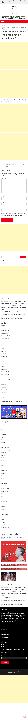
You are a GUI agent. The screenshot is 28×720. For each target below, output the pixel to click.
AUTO (2, 424)
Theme (3, 517)
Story (2, 512)
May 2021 (3, 384)
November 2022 (5, 359)
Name (3, 196)
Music (2, 496)
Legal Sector (4, 491)
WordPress (16, 672)
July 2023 (3, 346)
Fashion (3, 455)
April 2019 (3, 397)
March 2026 (4, 325)
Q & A (2, 504)
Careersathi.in (5, 632)
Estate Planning (5, 450)
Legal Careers (5, 488)
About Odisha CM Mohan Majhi (9, 312)
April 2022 (3, 366)
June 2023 (4, 348)
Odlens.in (3, 627)
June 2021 (3, 382)
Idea (2, 476)
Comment (4, 178)
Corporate (4, 434)
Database (4, 440)
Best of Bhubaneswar (7, 427)
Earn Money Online (6, 445)
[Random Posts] (22, 21)
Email (3, 202)
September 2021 (5, 379)
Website (3, 208)
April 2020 (3, 387)
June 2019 (3, 395)
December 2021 (5, 374)
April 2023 (3, 354)
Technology (4, 514)
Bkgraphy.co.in (5, 634)
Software (3, 509)
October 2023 (5, 338)
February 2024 (5, 330)
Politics (3, 499)
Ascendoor (21, 671)
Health (3, 473)
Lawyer (3, 486)
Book (2, 429)
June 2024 (4, 328)
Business (3, 432)
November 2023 (5, 336)
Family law (4, 452)
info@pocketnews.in (8, 652)
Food (2, 463)
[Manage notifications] (24, 717)
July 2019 (3, 392)
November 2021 (5, 377)
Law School (4, 483)
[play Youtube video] (14, 412)
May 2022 (3, 364)
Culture (3, 437)
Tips (2, 519)
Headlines (4, 470)
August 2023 (4, 343)
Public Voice (4, 629)
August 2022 (4, 361)
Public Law (4, 501)
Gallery (3, 465)
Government (4, 468)
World (2, 530)
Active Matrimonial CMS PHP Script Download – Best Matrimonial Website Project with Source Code (13, 307)
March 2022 (4, 369)
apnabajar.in (4, 637)
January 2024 (4, 333)
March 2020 (4, 390)
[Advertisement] (14, 55)
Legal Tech (4, 494)
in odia (3, 478)
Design (3, 442)
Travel (3, 522)
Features (3, 458)
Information (4, 481)
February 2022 (5, 372)
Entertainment (5, 447)
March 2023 (4, 356)
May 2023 (3, 351)
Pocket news (14, 11)
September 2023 (5, 341)
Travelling (3, 524)
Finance (3, 460)
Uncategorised (5, 527)
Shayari (3, 506)
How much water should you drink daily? (12, 318)
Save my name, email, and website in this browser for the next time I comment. (13, 214)
